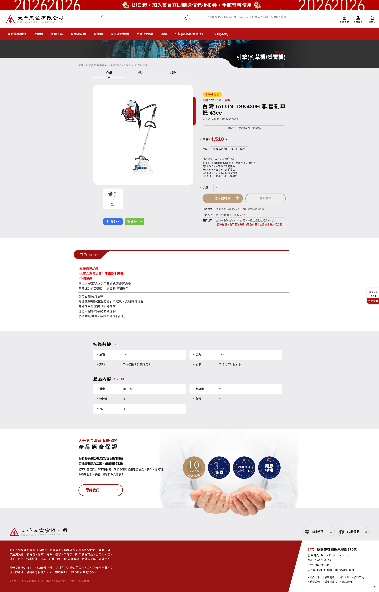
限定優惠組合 (17, 34)
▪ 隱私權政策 (330, 581)
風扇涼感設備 (120, 34)
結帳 (374, 301)
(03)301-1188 (322, 560)
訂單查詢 (344, 22)
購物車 (372, 20)
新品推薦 (223, 17)
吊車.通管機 (145, 34)
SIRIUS (74, 581)
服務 (173, 72)
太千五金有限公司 (34, 19)
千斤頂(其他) (219, 34)
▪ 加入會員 (343, 577)
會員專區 (358, 22)
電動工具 (57, 34)
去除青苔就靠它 (237, 17)
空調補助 (212, 17)
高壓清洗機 (78, 34)
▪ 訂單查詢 (358, 577)
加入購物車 (222, 198)
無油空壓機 (280, 17)
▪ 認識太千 (314, 577)
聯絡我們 (92, 490)
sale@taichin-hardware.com (335, 569)
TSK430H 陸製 (228, 149)
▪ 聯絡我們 (346, 581)
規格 (141, 72)
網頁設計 (84, 581)
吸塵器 (98, 34)
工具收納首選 (265, 17)
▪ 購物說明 (314, 581)
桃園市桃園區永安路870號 (337, 549)
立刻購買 (266, 198)
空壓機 (38, 34)
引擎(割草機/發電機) (189, 34)
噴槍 (164, 34)
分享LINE (136, 221)
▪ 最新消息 (329, 577)
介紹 (109, 72)
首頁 (80, 65)
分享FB (115, 221)
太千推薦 (252, 17)
